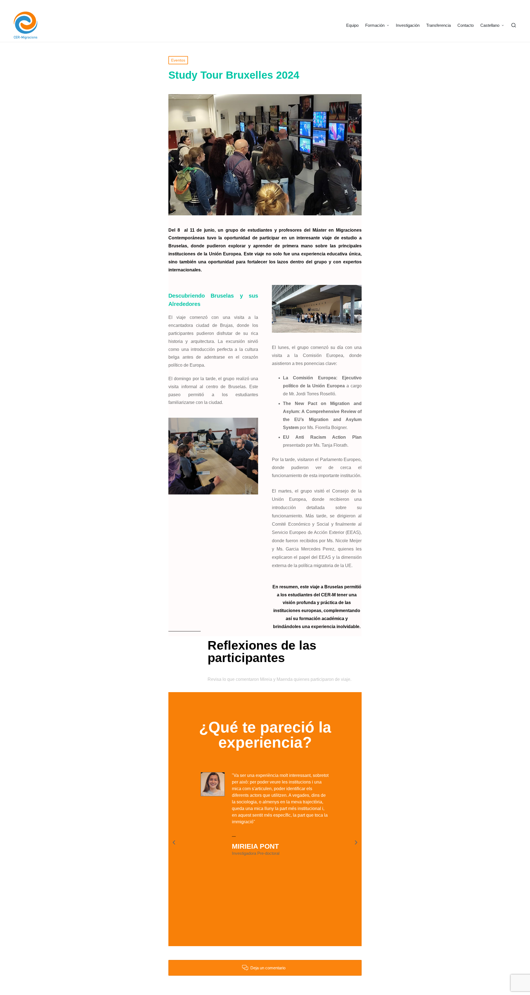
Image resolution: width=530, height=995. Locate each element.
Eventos (178, 60)
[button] (174, 842)
